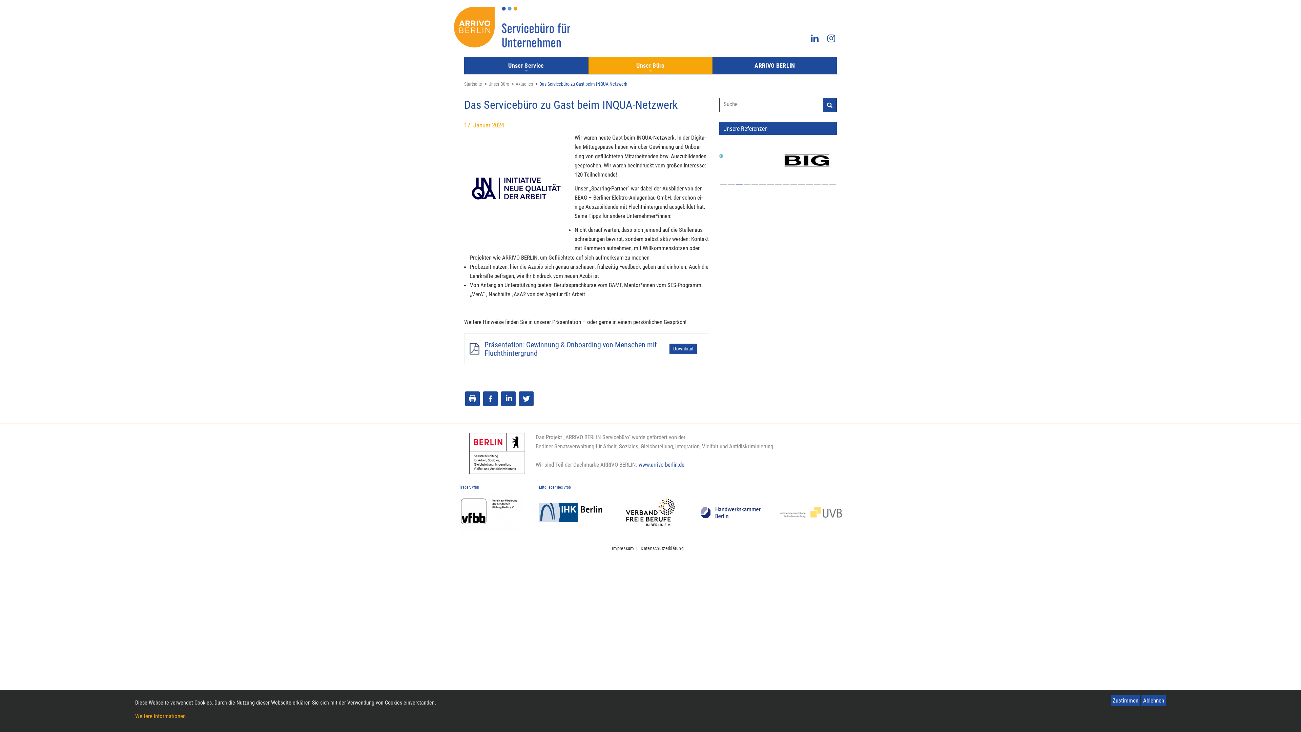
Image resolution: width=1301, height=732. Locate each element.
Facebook (490, 398)
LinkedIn (508, 398)
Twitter (526, 398)
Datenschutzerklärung (662, 548)
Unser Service (526, 65)
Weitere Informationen (160, 716)
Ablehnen (1153, 700)
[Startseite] (512, 27)
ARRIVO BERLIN (775, 65)
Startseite (473, 84)
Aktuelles (524, 84)
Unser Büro (650, 65)
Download (683, 349)
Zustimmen (1125, 700)
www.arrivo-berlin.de (661, 464)
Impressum (623, 548)
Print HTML (472, 398)
